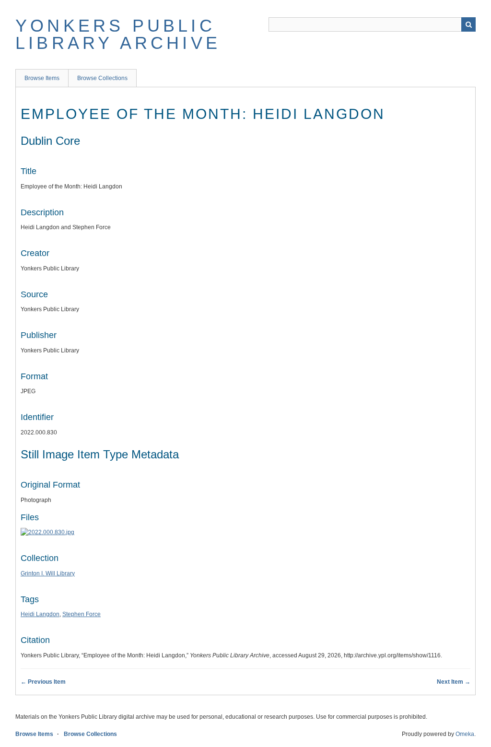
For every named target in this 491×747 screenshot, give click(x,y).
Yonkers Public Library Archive (118, 34)
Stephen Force (81, 614)
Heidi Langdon (40, 614)
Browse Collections (102, 78)
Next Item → (453, 681)
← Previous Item (43, 681)
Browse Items (41, 78)
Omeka (465, 734)
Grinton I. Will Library (48, 573)
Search (468, 24)
